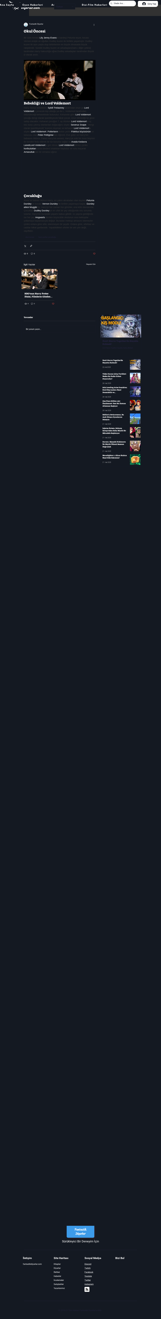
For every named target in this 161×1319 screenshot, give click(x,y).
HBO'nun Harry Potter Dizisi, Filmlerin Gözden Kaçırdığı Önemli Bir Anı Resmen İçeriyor (38, 295)
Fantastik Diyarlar (80, 1231)
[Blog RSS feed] (87, 1289)
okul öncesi (29, 237)
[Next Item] (136, 326)
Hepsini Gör (91, 264)
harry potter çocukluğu (47, 237)
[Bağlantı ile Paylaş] (31, 246)
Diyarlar (57, 1268)
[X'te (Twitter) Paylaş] (25, 246)
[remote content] (59, 175)
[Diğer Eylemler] (93, 24)
